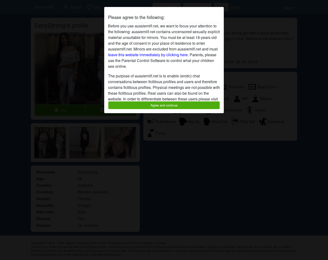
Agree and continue (164, 105)
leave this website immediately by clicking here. (148, 54)
